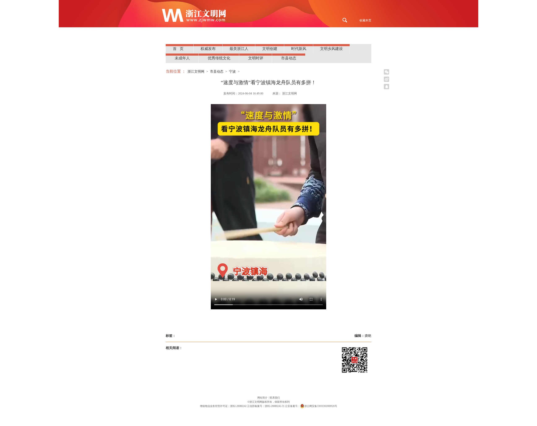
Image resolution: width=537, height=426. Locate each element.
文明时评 (255, 58)
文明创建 (269, 49)
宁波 (232, 71)
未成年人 (182, 58)
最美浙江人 (238, 49)
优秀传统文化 (219, 58)
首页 (180, 49)
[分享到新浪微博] (386, 79)
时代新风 (298, 49)
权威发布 (208, 49)
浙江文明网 (196, 71)
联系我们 (275, 397)
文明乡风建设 (331, 49)
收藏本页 (365, 20)
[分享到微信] (386, 71)
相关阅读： (174, 348)
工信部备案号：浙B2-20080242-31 (265, 406)
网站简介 (262, 397)
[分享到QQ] (386, 86)
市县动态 (288, 58)
